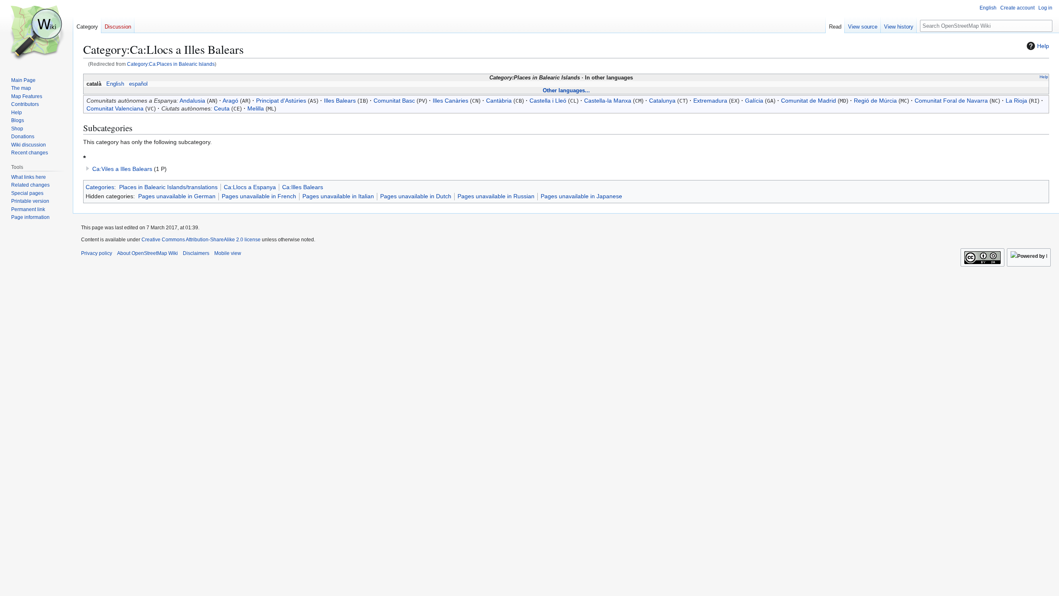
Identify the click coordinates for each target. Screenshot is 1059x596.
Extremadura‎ (710, 100)
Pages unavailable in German (177, 196)
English (115, 84)
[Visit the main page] (36, 33)
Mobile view (227, 253)
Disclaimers (196, 253)
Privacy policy (96, 253)
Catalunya (662, 100)
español (138, 84)
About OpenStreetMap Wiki (147, 253)
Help (1043, 46)
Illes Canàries (450, 100)
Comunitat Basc (394, 100)
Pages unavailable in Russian (496, 196)
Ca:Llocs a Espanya (250, 187)
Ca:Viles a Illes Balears (122, 169)
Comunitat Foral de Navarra (951, 100)
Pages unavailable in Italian (338, 196)
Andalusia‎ (192, 100)
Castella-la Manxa (607, 100)
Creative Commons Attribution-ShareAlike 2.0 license (201, 240)
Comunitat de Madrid (808, 100)
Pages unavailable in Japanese (581, 196)
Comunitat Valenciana (115, 108)
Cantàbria (499, 100)
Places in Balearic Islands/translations (168, 187)
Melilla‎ (255, 108)
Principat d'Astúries (281, 100)
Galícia (754, 100)
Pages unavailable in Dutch (415, 196)
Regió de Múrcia (875, 100)
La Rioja (1016, 100)
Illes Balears (340, 100)
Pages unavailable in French (259, 196)
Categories (100, 187)
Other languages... (566, 90)
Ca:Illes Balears (302, 187)
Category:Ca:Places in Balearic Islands (171, 64)
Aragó (230, 100)
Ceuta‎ (222, 108)
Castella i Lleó (548, 100)
